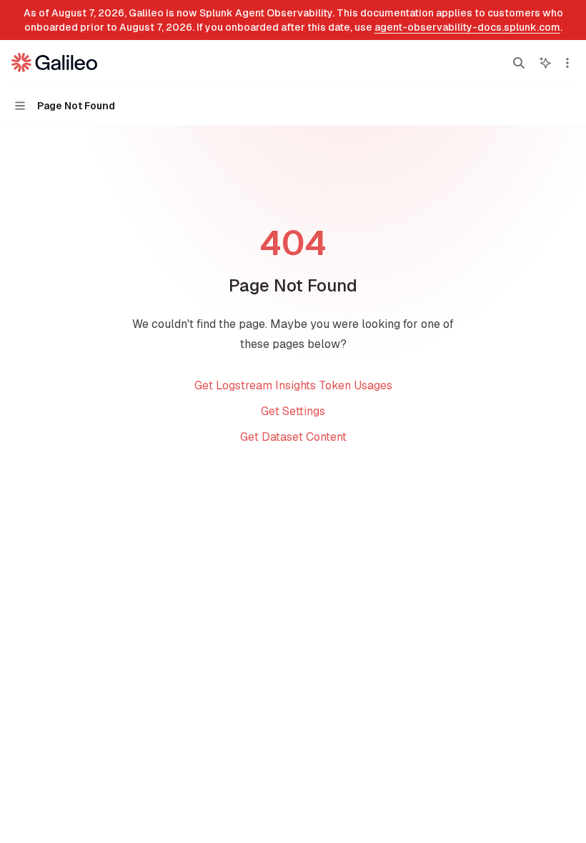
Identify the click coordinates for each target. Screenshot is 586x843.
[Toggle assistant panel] (545, 62)
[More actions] (567, 63)
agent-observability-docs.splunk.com (467, 27)
